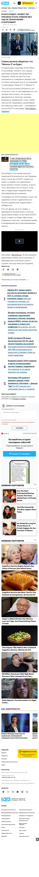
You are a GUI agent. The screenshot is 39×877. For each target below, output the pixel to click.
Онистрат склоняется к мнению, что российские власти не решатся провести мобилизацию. (22, 298)
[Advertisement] (19, 133)
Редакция (4, 756)
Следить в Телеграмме (21, 454)
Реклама (4, 759)
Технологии (5, 830)
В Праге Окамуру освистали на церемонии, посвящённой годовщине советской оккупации (14, 736)
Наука (3, 827)
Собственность (24, 836)
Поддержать (29, 3)
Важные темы (6, 8)
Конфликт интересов (26, 815)
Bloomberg (16, 255)
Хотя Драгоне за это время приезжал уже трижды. (22, 366)
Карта (3, 765)
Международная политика (9, 813)
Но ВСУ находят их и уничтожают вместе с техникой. (22, 383)
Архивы (3, 753)
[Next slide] (36, 8)
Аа (19, 3)
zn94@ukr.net (25, 780)
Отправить (19, 428)
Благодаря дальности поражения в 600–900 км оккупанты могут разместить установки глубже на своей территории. (22, 346)
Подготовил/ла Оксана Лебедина (14, 279)
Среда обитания (6, 833)
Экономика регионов (8, 824)
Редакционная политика (9, 762)
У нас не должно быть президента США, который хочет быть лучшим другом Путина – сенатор (22, 163)
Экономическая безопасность (24, 819)
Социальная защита (25, 810)
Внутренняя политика (8, 810)
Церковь (4, 836)
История (22, 827)
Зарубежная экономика (27, 813)
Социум (21, 824)
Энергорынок (5, 818)
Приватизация (6, 821)
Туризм (21, 833)
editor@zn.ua (30, 783)
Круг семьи (22, 830)
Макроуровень (6, 815)
